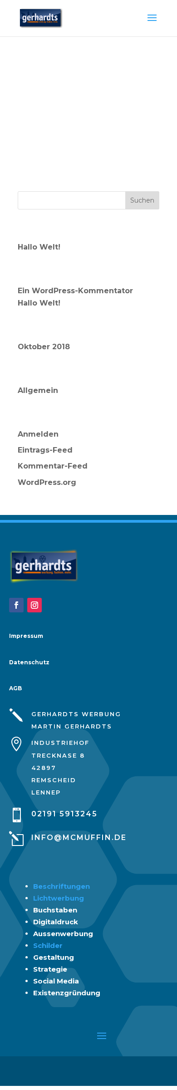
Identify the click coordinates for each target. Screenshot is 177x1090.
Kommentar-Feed (53, 466)
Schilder (48, 945)
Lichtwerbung (58, 898)
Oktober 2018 (44, 346)
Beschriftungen (61, 886)
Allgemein (38, 390)
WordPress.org (47, 482)
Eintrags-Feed (45, 450)
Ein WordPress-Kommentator (75, 290)
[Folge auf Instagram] (34, 605)
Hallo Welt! (39, 247)
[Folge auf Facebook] (16, 605)
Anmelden (38, 434)
